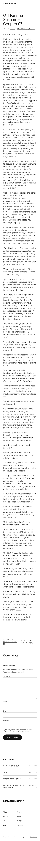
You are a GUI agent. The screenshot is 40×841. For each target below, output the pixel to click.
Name (5, 702)
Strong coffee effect (12, 779)
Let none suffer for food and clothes (13, 786)
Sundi (5, 772)
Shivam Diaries (9, 3)
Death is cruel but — (12, 766)
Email (5, 711)
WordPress (33, 837)
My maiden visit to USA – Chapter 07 (27, 641)
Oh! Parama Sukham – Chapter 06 (10, 641)
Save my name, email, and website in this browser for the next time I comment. (18, 731)
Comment (7, 676)
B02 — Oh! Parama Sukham (26, 29)
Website (6, 720)
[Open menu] (35, 3)
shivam (12, 29)
